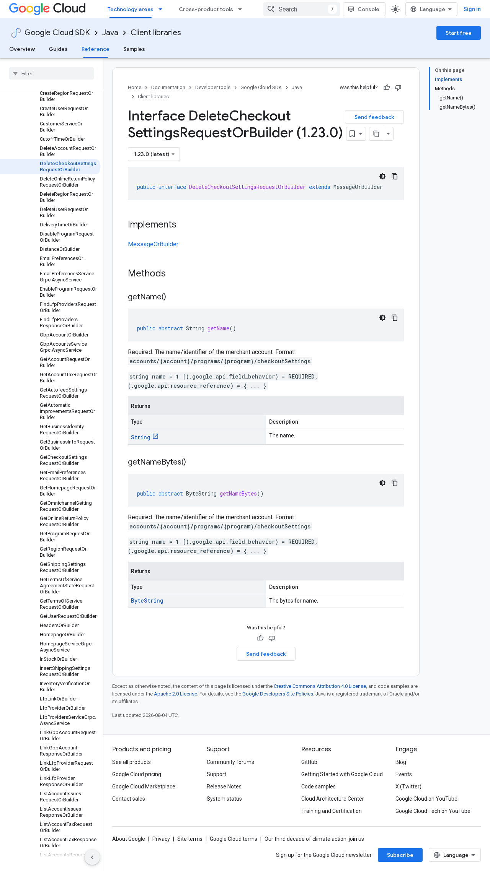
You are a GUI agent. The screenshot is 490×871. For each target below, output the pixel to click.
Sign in (472, 9)
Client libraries (156, 32)
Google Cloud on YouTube (426, 799)
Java (110, 32)
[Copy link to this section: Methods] (175, 274)
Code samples (318, 786)
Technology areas (131, 9)
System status (224, 799)
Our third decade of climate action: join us (314, 839)
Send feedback (374, 117)
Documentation (168, 87)
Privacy (161, 839)
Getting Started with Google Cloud (342, 774)
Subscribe (400, 854)
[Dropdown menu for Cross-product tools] (242, 9)
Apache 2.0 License (175, 694)
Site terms (190, 839)
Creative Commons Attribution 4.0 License (320, 686)
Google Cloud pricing (136, 774)
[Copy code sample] (395, 176)
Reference (95, 49)
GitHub (309, 762)
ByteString (147, 600)
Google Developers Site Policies (277, 694)
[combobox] (301, 9)
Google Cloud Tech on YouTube (432, 811)
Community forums (230, 762)
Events (403, 774)
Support (216, 774)
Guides (58, 49)
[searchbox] (51, 73)
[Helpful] (386, 87)
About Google (128, 839)
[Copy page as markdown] (376, 133)
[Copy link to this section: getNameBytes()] (193, 462)
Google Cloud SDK (57, 32)
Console (368, 9)
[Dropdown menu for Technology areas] (163, 9)
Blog (400, 762)
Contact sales (128, 799)
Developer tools (212, 87)
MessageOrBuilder (153, 244)
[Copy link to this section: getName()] (173, 297)
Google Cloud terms (233, 839)
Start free (459, 32)
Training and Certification (331, 811)
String (140, 437)
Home (134, 87)
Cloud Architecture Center (332, 799)
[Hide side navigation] (92, 857)
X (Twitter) (408, 786)
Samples (134, 49)
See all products (131, 762)
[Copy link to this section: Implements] (184, 225)
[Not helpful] (398, 87)
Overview (22, 49)
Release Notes (224, 786)
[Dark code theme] (382, 176)
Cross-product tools (206, 9)
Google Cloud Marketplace (143, 786)
